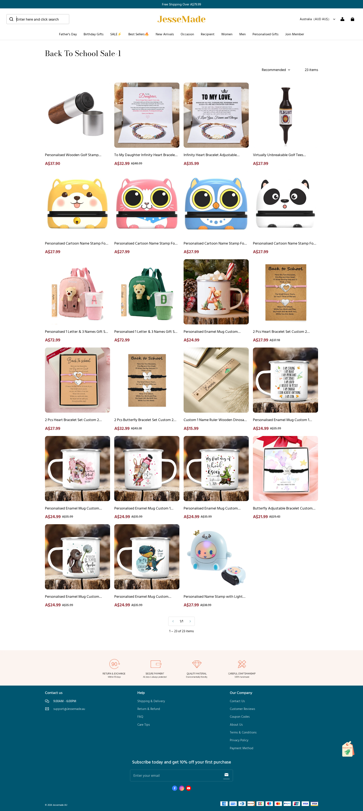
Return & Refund (148, 708)
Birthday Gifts (94, 34)
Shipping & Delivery (151, 701)
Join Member (294, 34)
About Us (236, 724)
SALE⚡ (116, 34)
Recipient (207, 34)
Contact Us (237, 701)
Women (227, 34)
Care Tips (143, 724)
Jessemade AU (60, 805)
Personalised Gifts (266, 34)
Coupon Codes (240, 716)
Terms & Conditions (243, 732)
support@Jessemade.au (69, 709)
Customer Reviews (242, 708)
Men (242, 34)
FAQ (140, 716)
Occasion (187, 34)
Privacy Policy (239, 740)
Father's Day (68, 34)
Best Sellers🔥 (138, 34)
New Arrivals (165, 34)
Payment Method (241, 748)
